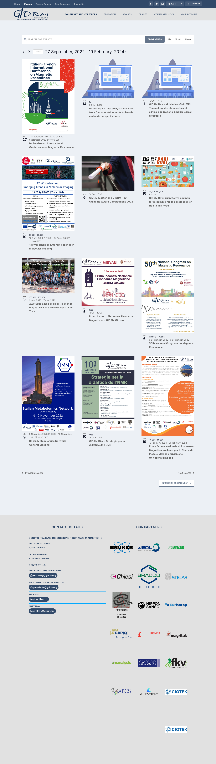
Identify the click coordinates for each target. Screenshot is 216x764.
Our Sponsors (62, 3)
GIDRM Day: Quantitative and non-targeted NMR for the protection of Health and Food (170, 201)
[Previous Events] (23, 52)
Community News (164, 14)
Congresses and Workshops (81, 14)
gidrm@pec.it (40, 599)
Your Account (189, 14)
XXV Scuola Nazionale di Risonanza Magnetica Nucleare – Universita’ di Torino (51, 307)
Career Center (43, 3)
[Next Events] (29, 52)
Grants (143, 14)
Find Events (155, 39)
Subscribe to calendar (175, 483)
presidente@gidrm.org (45, 587)
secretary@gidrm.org (44, 575)
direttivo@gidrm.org (43, 611)
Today (38, 51)
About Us (79, 3)
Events (28, 3)
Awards (127, 14)
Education (110, 14)
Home (17, 3)
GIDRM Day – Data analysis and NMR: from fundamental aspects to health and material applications (111, 112)
